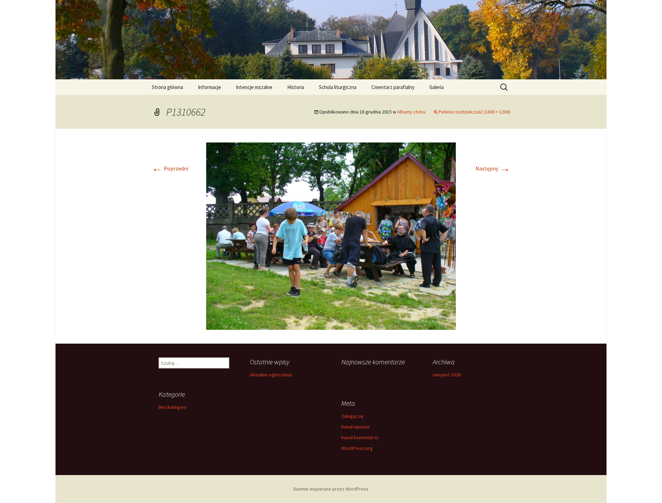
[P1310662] (331, 235)
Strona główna (167, 87)
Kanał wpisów (355, 427)
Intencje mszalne (254, 87)
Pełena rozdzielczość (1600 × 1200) (474, 112)
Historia (295, 87)
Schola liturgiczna (338, 87)
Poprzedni (170, 168)
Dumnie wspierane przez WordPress (331, 489)
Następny (492, 168)
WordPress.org (357, 448)
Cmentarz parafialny (392, 87)
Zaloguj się (352, 416)
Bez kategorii (172, 407)
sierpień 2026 (447, 375)
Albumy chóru (411, 112)
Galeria (436, 87)
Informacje (209, 87)
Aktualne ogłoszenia (271, 375)
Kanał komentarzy (360, 437)
